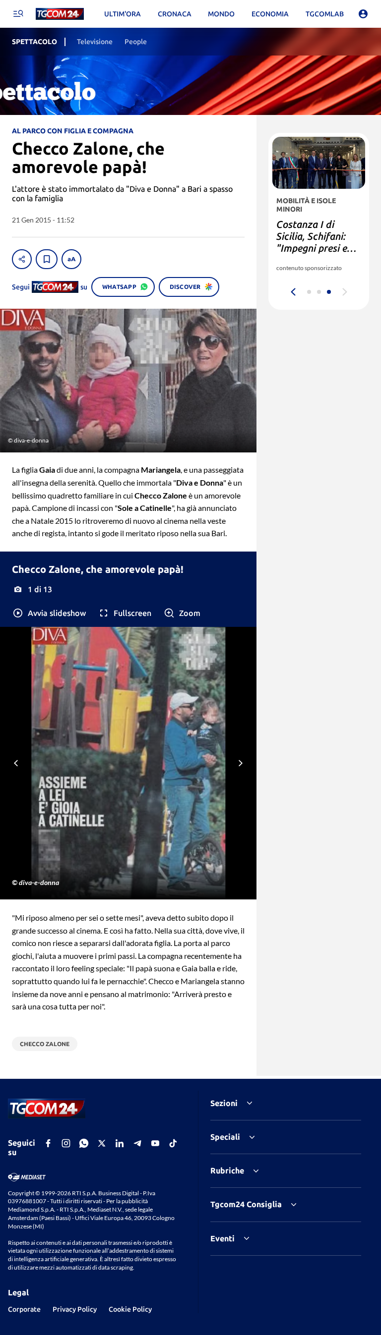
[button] (49, 613)
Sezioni (224, 1103)
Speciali (225, 1136)
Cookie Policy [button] (130, 1309)
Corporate (24, 1309)
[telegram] (137, 1143)
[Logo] (60, 14)
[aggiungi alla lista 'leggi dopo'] (47, 259)
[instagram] (66, 1143)
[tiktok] (173, 1143)
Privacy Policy (75, 1309)
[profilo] (363, 14)
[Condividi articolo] (22, 259)
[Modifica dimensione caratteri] (71, 259)
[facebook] (48, 1143)
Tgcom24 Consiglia (246, 1204)
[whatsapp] (84, 1143)
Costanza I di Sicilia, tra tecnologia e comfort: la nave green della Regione (312, 254)
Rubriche (227, 1170)
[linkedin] (120, 1143)
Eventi (222, 1238)
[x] (102, 1143)
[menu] (18, 14)
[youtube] (155, 1143)
